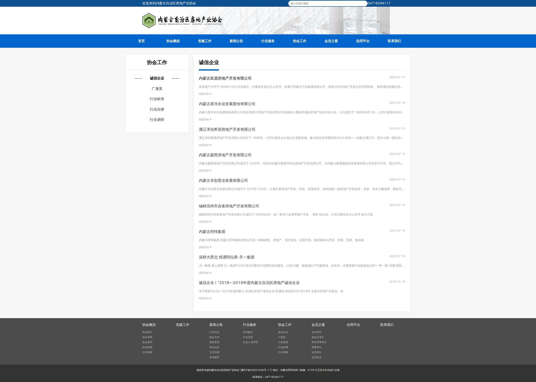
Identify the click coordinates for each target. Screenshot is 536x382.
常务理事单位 (319, 342)
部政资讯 (214, 342)
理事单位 (317, 347)
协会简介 (147, 332)
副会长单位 (318, 337)
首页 (141, 41)
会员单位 (317, 352)
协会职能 (147, 347)
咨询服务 (248, 332)
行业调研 (283, 352)
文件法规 (214, 352)
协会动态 (214, 347)
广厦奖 (282, 337)
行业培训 (248, 337)
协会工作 (299, 41)
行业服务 (268, 41)
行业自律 (283, 347)
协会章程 (147, 337)
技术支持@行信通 (330, 370)
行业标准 (283, 342)
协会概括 (173, 41)
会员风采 (317, 357)
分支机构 (147, 352)
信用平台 (363, 41)
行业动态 (214, 332)
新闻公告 (236, 41)
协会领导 (147, 342)
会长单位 (317, 332)
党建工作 (204, 41)
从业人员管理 (250, 342)
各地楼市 (214, 357)
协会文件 (214, 337)
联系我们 (394, 41)
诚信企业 (283, 332)
